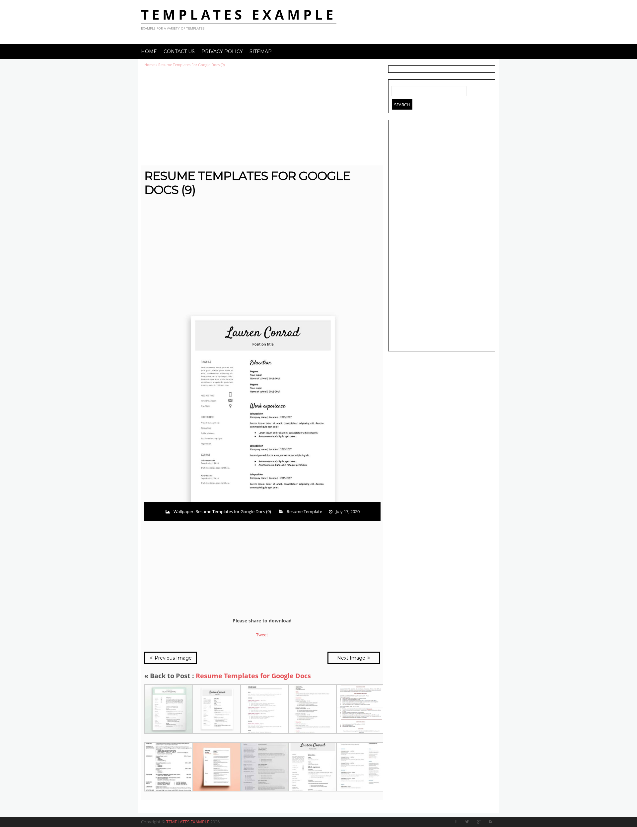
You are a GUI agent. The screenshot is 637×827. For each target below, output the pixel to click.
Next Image (352, 658)
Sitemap (260, 51)
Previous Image (172, 658)
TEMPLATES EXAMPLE (238, 14)
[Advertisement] (262, 116)
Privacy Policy (222, 51)
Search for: (397, 89)
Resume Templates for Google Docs (253, 675)
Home (149, 51)
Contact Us (179, 51)
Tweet (262, 635)
